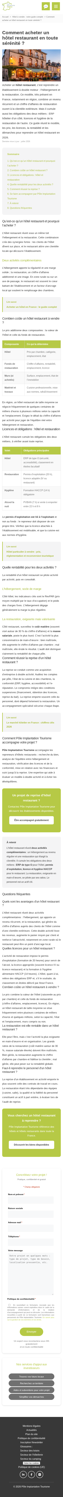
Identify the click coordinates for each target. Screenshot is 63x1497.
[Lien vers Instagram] (39, 1474)
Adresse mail (15, 1222)
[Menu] (56, 6)
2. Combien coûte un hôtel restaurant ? (27, 170)
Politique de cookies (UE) (31, 1467)
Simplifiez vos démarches (31, 1397)
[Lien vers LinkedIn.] (23, 1474)
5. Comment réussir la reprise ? (23, 189)
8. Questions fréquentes (19, 208)
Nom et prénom (16, 1194)
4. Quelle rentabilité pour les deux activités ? (30, 184)
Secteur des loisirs (29, 1450)
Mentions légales (31, 1426)
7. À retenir (13, 203)
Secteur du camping (30, 1459)
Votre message (15, 1250)
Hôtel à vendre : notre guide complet (27, 17)
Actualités (31, 1430)
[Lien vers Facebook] (31, 1474)
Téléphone (14, 1236)
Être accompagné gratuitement (31, 820)
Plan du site (31, 1434)
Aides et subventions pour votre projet (31, 1390)
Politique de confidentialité (31, 1438)
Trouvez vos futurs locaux (31, 1376)
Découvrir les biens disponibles (31, 1145)
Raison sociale (15, 1208)
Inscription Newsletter (31, 1442)
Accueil (5, 17)
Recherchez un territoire (31, 1383)
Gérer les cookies (31, 1463)
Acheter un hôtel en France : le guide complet (31, 307)
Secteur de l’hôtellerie (31, 1455)
